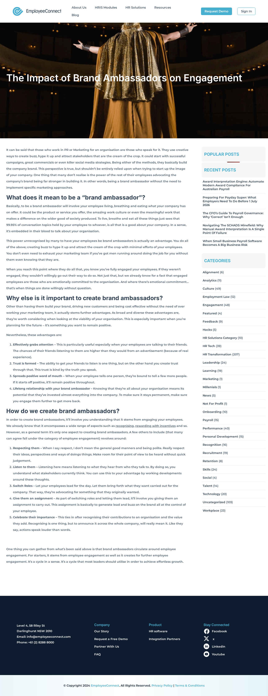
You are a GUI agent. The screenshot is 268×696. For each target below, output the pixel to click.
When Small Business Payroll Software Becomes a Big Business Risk (232, 243)
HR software (158, 631)
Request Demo (216, 11)
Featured (210, 313)
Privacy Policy (162, 685)
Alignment (211, 272)
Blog (75, 15)
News (207, 395)
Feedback (210, 321)
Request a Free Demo (111, 639)
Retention (210, 461)
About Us (79, 7)
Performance (213, 428)
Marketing (211, 379)
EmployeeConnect (105, 685)
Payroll (208, 420)
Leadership (211, 362)
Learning (209, 371)
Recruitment (212, 453)
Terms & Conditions (190, 685)
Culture (208, 288)
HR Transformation (217, 354)
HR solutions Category (220, 338)
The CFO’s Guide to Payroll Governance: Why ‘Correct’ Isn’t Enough (233, 215)
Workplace (211, 510)
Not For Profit (213, 404)
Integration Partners (164, 639)
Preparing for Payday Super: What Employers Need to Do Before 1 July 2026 (230, 201)
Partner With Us (106, 646)
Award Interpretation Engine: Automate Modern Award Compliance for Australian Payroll (233, 185)
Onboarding (212, 412)
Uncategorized (214, 502)
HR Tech (209, 346)
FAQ (97, 654)
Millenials (210, 387)
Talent (207, 486)
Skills (206, 469)
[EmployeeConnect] (37, 10)
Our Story (101, 631)
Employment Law (216, 297)
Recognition (212, 445)
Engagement (213, 305)
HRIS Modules (106, 7)
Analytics (209, 280)
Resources (162, 7)
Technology (211, 494)
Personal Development (220, 436)
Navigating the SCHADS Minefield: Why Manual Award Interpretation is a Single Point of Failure (233, 229)
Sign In (246, 11)
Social (207, 478)
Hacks (207, 330)
